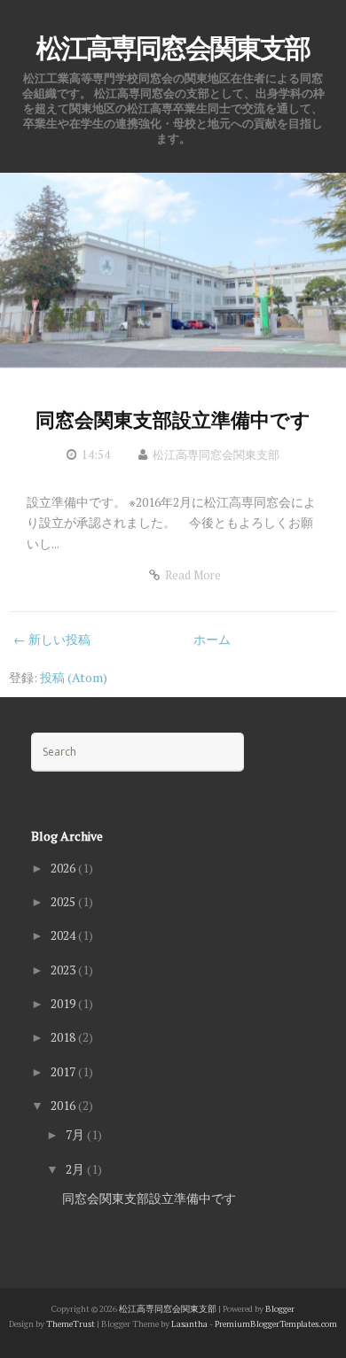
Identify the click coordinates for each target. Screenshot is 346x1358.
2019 (64, 1003)
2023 (64, 969)
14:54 (96, 454)
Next (301, 268)
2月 (76, 1168)
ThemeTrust (70, 1324)
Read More (193, 575)
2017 (64, 1071)
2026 (64, 867)
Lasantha (189, 1324)
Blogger (280, 1309)
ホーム (212, 639)
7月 (76, 1134)
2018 (64, 1036)
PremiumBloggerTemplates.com (276, 1324)
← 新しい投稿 (51, 639)
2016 (64, 1105)
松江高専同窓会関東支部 (173, 48)
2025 (64, 901)
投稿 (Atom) (73, 677)
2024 (64, 935)
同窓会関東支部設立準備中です (173, 419)
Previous (44, 268)
